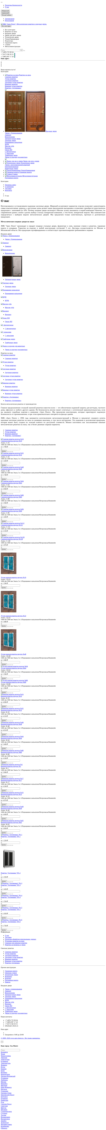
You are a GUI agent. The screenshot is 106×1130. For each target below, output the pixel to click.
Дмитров (4, 1058)
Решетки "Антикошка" (13, 435)
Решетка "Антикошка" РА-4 (10, 897)
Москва (3, 1082)
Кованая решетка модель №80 (11, 752)
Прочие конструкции (8, 967)
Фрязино (4, 1065)
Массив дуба (9, 146)
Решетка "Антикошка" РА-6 (10, 922)
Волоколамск (5, 1117)
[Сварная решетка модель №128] (12, 537)
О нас (7, 7)
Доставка (8, 188)
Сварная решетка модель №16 (11, 441)
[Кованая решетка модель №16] (12, 694)
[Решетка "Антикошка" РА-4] (11, 895)
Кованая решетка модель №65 (11, 822)
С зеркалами (9, 153)
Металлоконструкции (30, 176)
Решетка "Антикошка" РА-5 (10, 909)
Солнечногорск (6, 1111)
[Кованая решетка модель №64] (12, 736)
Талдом (3, 1115)
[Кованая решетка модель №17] (12, 778)
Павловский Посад (7, 1095)
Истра (3, 1067)
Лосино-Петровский (8, 1076)
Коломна (4, 1072)
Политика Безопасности (13, 5)
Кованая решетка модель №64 (11, 738)
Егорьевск (4, 1061)
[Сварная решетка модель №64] (12, 481)
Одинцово (4, 1091)
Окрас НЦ (8, 150)
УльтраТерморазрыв (28, 170)
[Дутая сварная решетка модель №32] (8, 614)
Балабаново (5, 1126)
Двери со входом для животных (16, 157)
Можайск (4, 1084)
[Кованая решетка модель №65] (12, 820)
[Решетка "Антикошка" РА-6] (11, 920)
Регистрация (9, 20)
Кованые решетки (11, 84)
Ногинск (4, 1089)
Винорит (8, 148)
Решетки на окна (25, 75)
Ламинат (8, 135)
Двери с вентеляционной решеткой (17, 165)
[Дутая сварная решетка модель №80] (14, 680)
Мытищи (4, 1085)
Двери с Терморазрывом (13, 133)
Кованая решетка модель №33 (11, 794)
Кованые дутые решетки (13, 86)
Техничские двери (11, 975)
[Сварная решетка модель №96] (12, 509)
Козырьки (8, 976)
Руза (2, 1102)
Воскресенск (5, 1119)
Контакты (8, 190)
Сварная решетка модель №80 (11, 497)
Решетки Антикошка (12, 963)
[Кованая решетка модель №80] (12, 750)
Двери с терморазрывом (13, 989)
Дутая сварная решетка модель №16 (13, 577)
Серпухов (4, 1106)
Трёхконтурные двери (12, 139)
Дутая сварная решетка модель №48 (13, 654)
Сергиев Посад (6, 1104)
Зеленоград (5, 1123)
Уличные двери (10, 140)
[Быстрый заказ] (8, 451)
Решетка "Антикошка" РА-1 (10, 836)
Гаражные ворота (25, 172)
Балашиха (4, 1052)
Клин (3, 1071)
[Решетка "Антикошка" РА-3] (11, 883)
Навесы (7, 982)
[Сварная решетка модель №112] (12, 523)
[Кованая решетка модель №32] (12, 708)
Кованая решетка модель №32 (11, 710)
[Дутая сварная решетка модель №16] (8, 575)
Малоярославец (6, 1124)
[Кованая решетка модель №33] (12, 792)
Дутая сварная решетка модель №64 (13, 668)
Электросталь (5, 1063)
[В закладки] (10, 451)
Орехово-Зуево (6, 1093)
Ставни (15, 174)
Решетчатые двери (11, 168)
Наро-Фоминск (6, 1087)
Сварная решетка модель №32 (11, 455)
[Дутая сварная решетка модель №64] (14, 666)
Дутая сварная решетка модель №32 (13, 616)
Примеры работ (10, 185)
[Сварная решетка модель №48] (12, 467)
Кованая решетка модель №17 (11, 780)
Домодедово (5, 1059)
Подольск (4, 1097)
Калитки (8, 978)
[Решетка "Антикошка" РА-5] (11, 908)
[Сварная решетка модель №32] (12, 453)
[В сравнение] (12, 451)
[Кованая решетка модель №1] (12, 764)
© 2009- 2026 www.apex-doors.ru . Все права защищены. (20, 1038)
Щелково (4, 1110)
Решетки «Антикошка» (13, 88)
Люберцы (4, 1080)
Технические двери (27, 163)
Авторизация (9, 19)
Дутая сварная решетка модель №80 (13, 682)
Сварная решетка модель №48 (11, 469)
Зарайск (3, 1121)
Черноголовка (6, 1056)
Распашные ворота (11, 178)
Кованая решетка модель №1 (11, 766)
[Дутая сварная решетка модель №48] (8, 652)
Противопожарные (11, 167)
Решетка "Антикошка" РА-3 (10, 885)
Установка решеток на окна (14, 941)
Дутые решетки (10, 79)
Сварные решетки (11, 77)
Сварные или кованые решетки (16, 943)
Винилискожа (10, 137)
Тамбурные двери (11, 155)
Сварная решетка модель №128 (12, 539)
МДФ (7, 144)
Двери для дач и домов (31, 161)
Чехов (3, 1054)
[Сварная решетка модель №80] (12, 495)
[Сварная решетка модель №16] (12, 439)
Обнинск (4, 1128)
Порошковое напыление (13, 142)
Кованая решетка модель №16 (11, 696)
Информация (5, 932)
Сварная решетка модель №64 (11, 483)
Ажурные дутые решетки (14, 82)
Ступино (4, 1113)
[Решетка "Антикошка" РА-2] (8, 871)
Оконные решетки (7, 948)
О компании (9, 187)
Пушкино (4, 1098)
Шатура (3, 1108)
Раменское (4, 1100)
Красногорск (5, 1074)
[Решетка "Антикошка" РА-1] (11, 835)
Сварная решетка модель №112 (12, 525)
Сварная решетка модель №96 (11, 511)
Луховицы (4, 1078)
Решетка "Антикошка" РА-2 (10, 873)
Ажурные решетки (11, 80)
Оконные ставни (11, 973)
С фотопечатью (10, 152)
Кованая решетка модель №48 (11, 724)
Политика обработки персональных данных (20, 939)
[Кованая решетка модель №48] (12, 722)
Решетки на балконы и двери (15, 945)
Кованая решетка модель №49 (11, 808)
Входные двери (51, 131)
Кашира (3, 1069)
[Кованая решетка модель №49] (12, 806)
